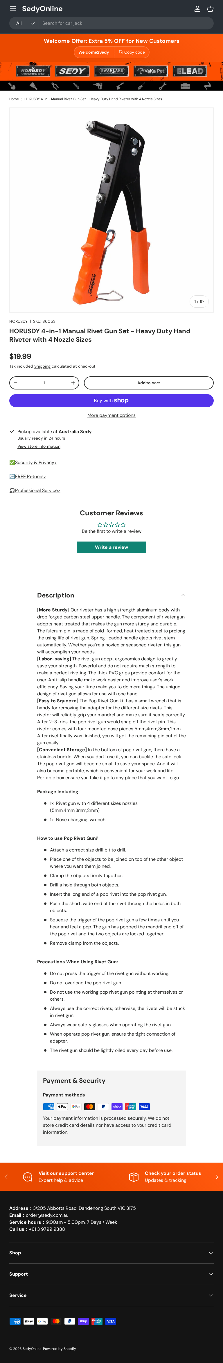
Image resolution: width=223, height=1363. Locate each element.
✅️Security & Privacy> (33, 462)
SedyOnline (32, 1348)
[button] (210, 8)
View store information (38, 446)
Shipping (42, 366)
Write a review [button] (111, 547)
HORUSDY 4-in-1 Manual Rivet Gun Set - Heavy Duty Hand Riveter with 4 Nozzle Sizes (93, 99)
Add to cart (148, 382)
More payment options (111, 415)
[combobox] (111, 23)
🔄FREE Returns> (27, 476)
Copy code (134, 52)
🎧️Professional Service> (34, 490)
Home (14, 99)
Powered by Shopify (59, 1348)
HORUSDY (18, 321)
